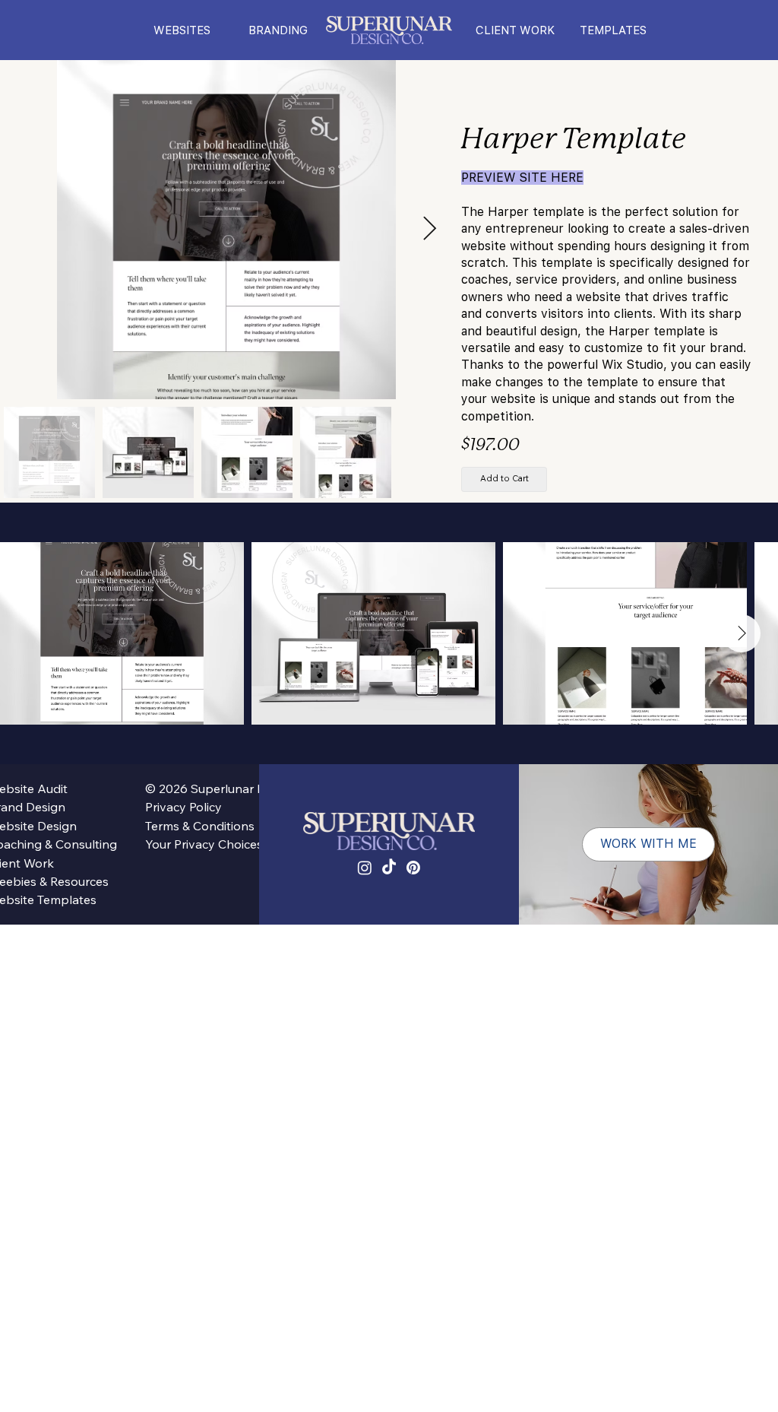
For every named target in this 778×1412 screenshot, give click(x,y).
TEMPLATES (613, 30)
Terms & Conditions (200, 825)
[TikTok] (389, 867)
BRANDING (278, 30)
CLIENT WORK (515, 30)
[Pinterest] (413, 867)
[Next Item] (742, 633)
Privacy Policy (183, 806)
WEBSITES (181, 30)
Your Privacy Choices (204, 844)
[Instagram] (365, 867)
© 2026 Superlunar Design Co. (212, 788)
